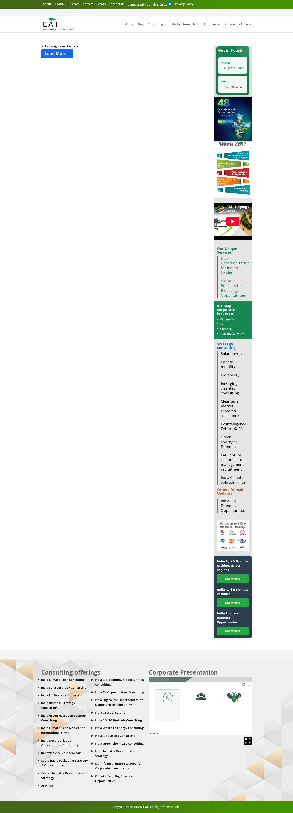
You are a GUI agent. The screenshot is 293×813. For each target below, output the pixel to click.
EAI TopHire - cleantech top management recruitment (233, 462)
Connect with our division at (148, 4)
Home (129, 24)
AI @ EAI (47, 786)
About (47, 4)
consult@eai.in (231, 87)
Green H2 (226, 329)
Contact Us (116, 4)
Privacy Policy (184, 4)
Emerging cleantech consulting (230, 388)
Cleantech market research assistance (230, 408)
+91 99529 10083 (232, 68)
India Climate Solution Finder (234, 480)
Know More (232, 578)
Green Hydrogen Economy (229, 442)
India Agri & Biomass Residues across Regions (232, 565)
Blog (140, 24)
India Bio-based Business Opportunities (228, 617)
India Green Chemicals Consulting (119, 743)
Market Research (183, 24)
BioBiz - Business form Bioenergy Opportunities (233, 287)
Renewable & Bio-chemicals (61, 753)
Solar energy (231, 353)
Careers (88, 4)
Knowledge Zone (236, 24)
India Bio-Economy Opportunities (233, 505)
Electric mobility (228, 364)
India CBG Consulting (110, 712)
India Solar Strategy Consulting (64, 687)
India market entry (232, 333)
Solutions (209, 24)
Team (75, 4)
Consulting (155, 24)
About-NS (61, 4)
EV (221, 324)
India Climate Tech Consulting (63, 680)
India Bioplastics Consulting (115, 736)
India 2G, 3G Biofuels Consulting (118, 720)
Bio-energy (227, 319)
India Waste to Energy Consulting (119, 728)
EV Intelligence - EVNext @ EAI (234, 426)
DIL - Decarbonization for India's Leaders (235, 265)
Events (101, 4)
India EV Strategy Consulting (62, 695)
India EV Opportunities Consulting (119, 692)
